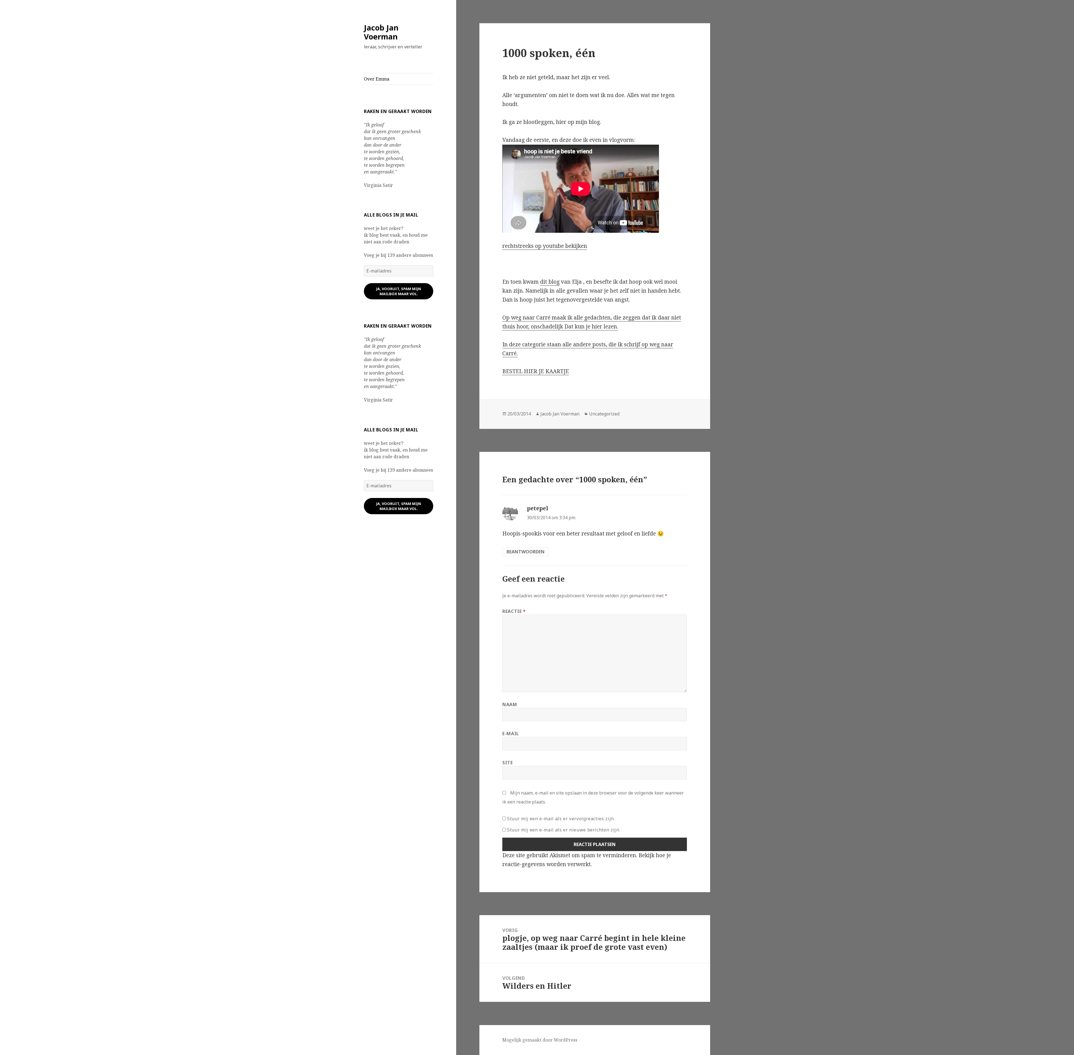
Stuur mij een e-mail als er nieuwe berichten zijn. (563, 830)
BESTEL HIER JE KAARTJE (535, 371)
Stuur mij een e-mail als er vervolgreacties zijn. (561, 819)
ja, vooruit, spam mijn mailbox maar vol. (398, 291)
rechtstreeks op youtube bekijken (544, 246)
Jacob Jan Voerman (381, 32)
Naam (509, 704)
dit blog (550, 281)
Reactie (514, 611)
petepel (537, 508)
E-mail (510, 733)
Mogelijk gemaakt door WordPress (539, 1040)
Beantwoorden (526, 552)
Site (507, 763)
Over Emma (376, 79)
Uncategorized (604, 414)
